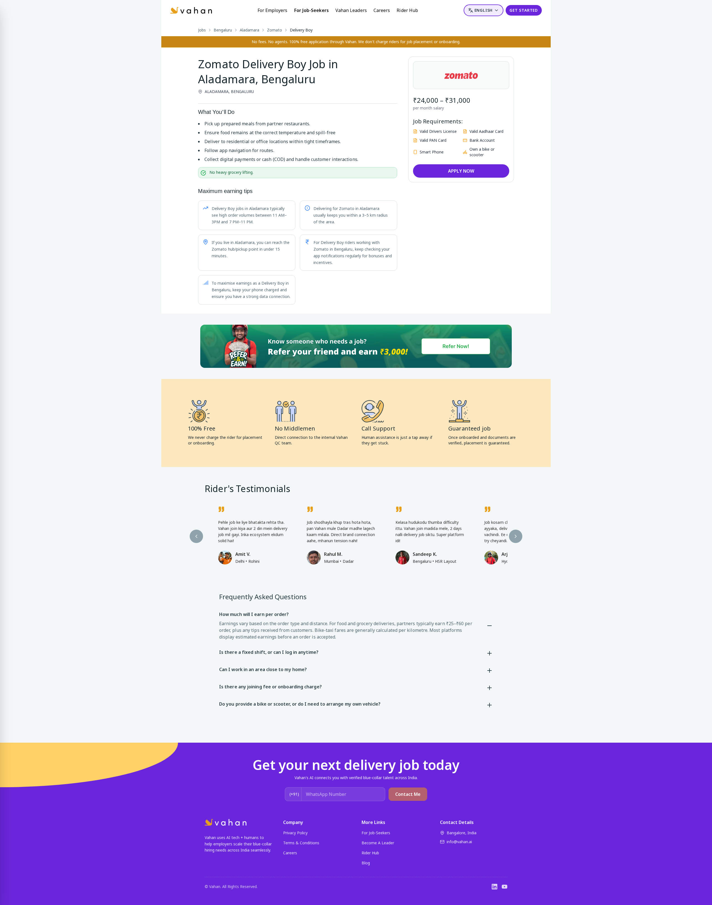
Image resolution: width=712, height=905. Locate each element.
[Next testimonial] (515, 536)
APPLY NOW (461, 171)
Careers (382, 10)
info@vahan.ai (459, 841)
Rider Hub (407, 10)
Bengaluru (223, 30)
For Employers (273, 10)
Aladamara (249, 30)
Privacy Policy (295, 832)
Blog (366, 862)
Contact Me (408, 794)
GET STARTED (524, 10)
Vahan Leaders (351, 10)
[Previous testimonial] (196, 536)
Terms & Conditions (301, 842)
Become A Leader (378, 842)
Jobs (202, 30)
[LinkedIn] (494, 886)
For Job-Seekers (311, 10)
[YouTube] (504, 886)
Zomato (274, 30)
